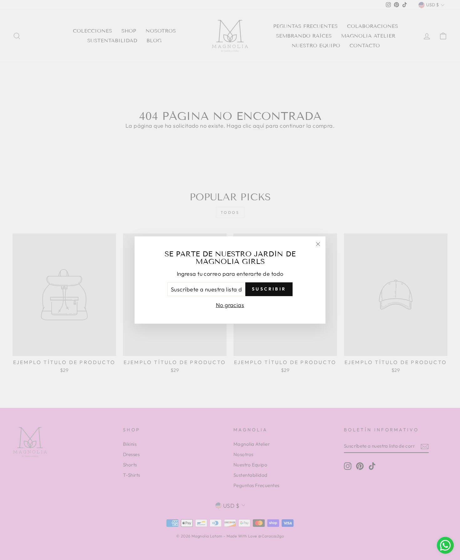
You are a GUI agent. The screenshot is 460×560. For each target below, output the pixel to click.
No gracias (230, 305)
